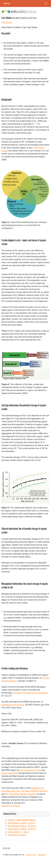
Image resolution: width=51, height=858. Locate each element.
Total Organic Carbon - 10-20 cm (22, 826)
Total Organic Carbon (17, 835)
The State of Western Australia (34, 791)
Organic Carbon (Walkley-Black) (22, 820)
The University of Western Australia (20, 794)
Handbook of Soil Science (12, 705)
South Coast (9, 773)
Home (6, 3)
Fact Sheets (6, 22)
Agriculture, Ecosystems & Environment (30, 693)
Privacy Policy (30, 855)
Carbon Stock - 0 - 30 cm (18, 832)
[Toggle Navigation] (46, 3)
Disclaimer (42, 855)
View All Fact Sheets (10, 806)
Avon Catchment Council (30, 770)
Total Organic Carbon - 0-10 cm (21, 823)
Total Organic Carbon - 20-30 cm (22, 829)
